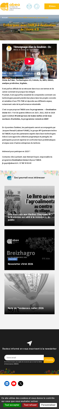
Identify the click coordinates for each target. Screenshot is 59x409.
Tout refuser (30, 405)
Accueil (5, 17)
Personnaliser (48, 405)
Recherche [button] (36, 6)
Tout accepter (12, 405)
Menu (53, 6)
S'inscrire (49, 360)
